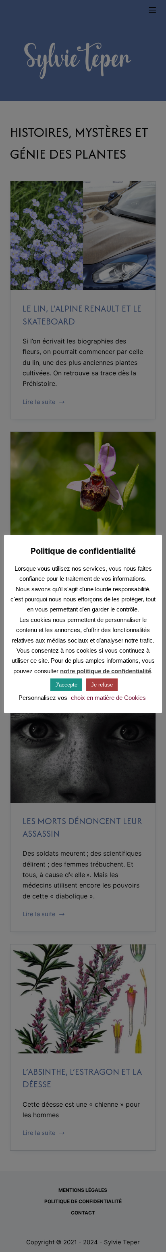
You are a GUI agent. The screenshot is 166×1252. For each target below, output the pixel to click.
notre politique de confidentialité (105, 671)
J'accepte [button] (66, 685)
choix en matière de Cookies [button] (108, 697)
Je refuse (102, 685)
